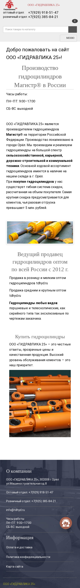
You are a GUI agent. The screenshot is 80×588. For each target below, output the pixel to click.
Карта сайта (14, 566)
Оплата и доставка (19, 547)
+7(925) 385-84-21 (43, 17)
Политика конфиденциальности (28, 557)
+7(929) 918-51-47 (43, 12)
